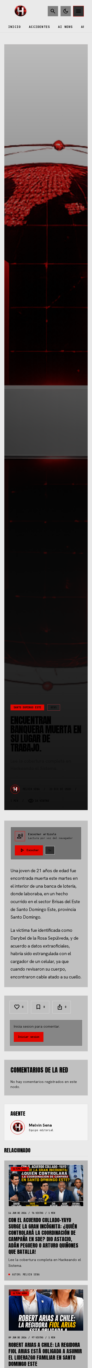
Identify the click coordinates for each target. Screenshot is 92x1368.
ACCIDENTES (39, 26)
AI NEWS (65, 26)
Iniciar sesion (28, 1037)
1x (49, 850)
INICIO (14, 26)
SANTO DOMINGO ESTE (27, 707)
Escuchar (29, 850)
